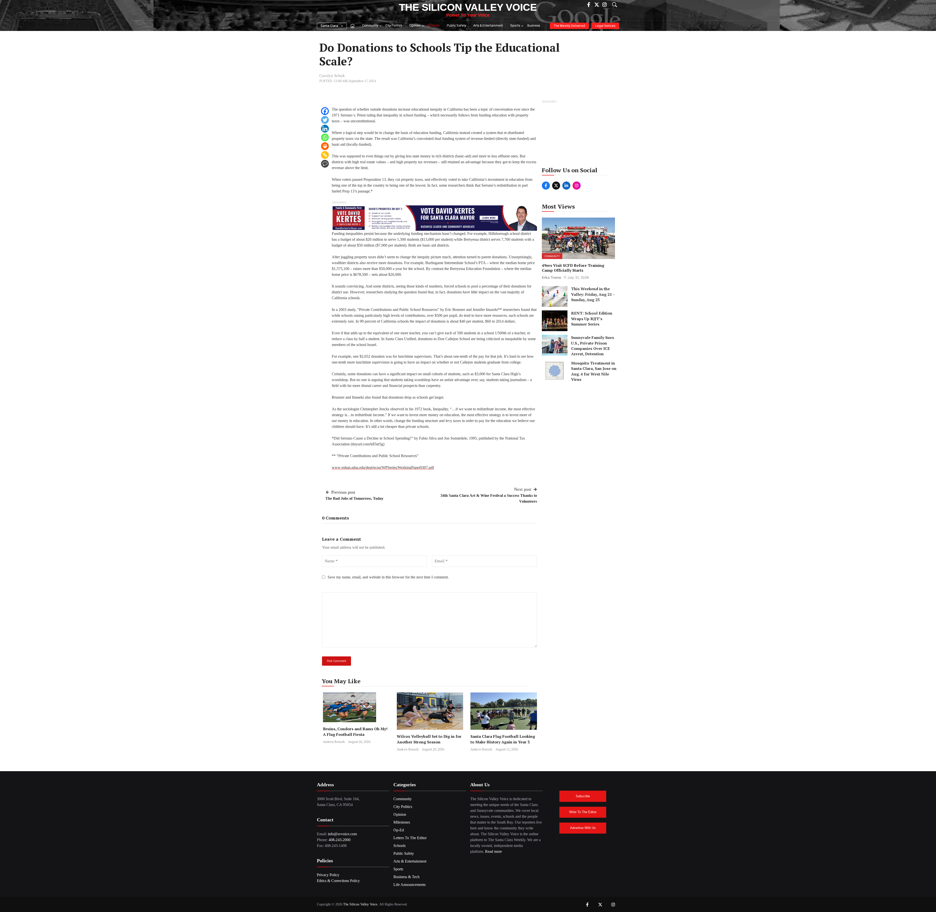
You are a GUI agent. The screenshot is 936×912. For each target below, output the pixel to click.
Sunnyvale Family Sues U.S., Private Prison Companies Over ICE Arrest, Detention (592, 345)
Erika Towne (551, 277)
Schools (433, 25)
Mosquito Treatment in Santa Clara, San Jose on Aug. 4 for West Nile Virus (593, 371)
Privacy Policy (328, 875)
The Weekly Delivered (569, 26)
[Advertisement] (579, 135)
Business (533, 25)
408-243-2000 (340, 840)
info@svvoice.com (342, 834)
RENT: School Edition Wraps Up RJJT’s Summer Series (591, 318)
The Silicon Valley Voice (468, 7)
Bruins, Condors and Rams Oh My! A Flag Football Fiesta (355, 731)
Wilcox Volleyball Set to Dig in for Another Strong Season (429, 739)
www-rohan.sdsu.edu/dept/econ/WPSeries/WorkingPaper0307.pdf (383, 467)
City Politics (393, 25)
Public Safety (456, 25)
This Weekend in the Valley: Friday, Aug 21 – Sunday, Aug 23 (593, 294)
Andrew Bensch (334, 741)
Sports (515, 25)
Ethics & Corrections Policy (338, 881)
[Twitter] (325, 120)
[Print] (325, 146)
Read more (493, 851)
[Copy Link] (325, 155)
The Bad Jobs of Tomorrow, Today (354, 498)
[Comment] (325, 164)
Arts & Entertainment (488, 25)
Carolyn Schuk (332, 75)
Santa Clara (329, 26)
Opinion (414, 25)
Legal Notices (605, 26)
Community (370, 25)
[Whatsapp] (325, 137)
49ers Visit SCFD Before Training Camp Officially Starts (573, 267)
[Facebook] (325, 111)
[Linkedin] (325, 129)
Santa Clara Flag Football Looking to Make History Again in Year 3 (502, 739)
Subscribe (583, 796)
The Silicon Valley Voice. (360, 904)
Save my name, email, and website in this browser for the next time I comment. (388, 577)
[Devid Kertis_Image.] (434, 217)
